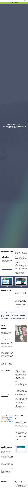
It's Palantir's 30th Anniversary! (14, 2)
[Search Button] (24, 0)
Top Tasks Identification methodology (21, 301)
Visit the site (7, 269)
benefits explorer (5, 476)
